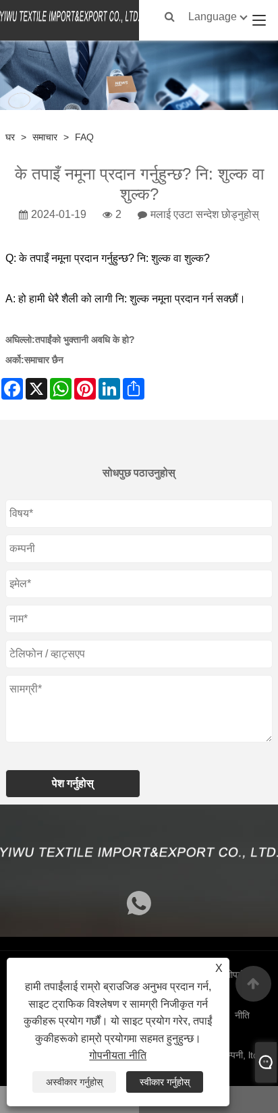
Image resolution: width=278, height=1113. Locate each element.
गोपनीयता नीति (117, 1055)
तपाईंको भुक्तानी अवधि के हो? (85, 339)
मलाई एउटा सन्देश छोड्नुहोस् (204, 214)
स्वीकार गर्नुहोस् (165, 1082)
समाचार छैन (43, 359)
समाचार (44, 137)
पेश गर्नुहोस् (73, 783)
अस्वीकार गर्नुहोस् (74, 1082)
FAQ (84, 137)
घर (10, 137)
